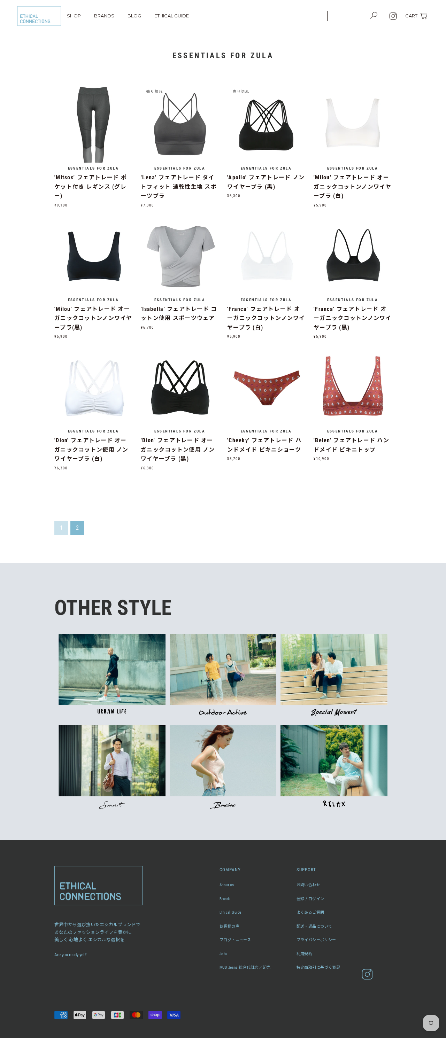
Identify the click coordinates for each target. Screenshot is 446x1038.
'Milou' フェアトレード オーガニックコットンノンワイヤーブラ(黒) (93, 318)
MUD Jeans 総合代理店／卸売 (245, 967)
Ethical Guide (230, 912)
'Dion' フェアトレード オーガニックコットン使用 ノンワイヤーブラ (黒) (178, 449)
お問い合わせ (309, 885)
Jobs (224, 954)
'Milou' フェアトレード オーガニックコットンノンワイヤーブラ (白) (353, 186)
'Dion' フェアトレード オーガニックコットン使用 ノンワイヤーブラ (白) (91, 449)
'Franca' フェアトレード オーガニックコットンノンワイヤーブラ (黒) (353, 318)
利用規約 (305, 954)
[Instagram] (393, 16)
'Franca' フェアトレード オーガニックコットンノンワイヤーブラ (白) (266, 318)
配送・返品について (314, 926)
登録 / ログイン (310, 899)
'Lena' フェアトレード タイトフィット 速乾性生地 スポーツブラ (179, 186)
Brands (225, 899)
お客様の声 (229, 926)
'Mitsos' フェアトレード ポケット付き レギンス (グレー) (90, 186)
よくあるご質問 (310, 912)
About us (227, 885)
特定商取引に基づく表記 (318, 967)
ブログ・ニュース (235, 940)
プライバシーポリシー (316, 940)
